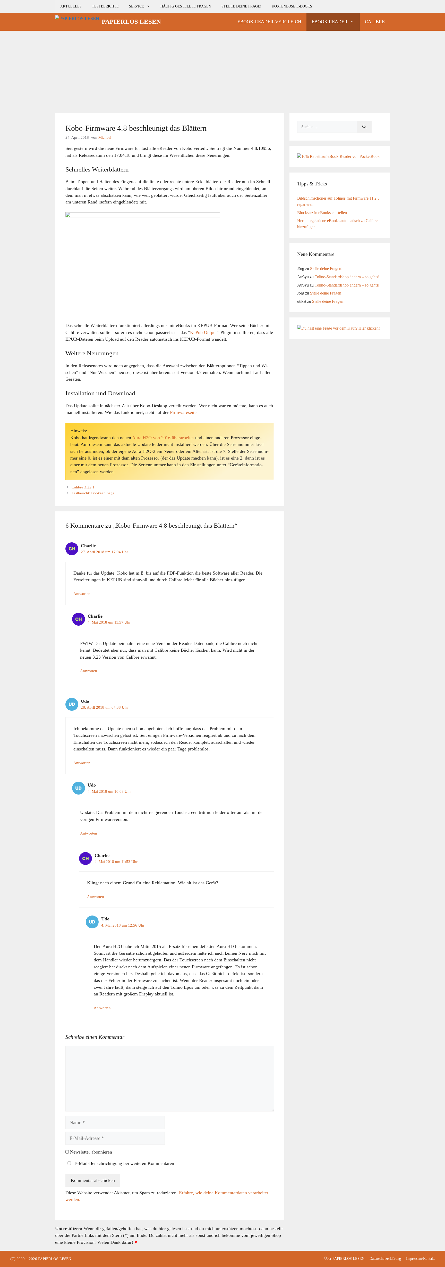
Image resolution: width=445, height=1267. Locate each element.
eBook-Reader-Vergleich (269, 21)
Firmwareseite (183, 412)
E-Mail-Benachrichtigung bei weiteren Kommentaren (123, 1163)
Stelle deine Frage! (241, 6)
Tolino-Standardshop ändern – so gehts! (347, 277)
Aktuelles (71, 6)
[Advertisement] (222, 69)
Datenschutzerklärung (385, 1259)
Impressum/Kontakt (420, 1259)
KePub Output (203, 332)
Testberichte (105, 6)
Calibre (375, 21)
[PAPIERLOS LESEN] (77, 22)
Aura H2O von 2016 (151, 437)
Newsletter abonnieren (90, 1152)
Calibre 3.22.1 (83, 487)
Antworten (81, 594)
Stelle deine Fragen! (326, 268)
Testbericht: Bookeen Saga (93, 493)
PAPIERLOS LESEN (131, 21)
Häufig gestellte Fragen (185, 6)
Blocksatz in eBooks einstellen (322, 212)
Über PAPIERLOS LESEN (344, 1259)
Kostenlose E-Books (292, 6)
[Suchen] (364, 127)
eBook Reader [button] (329, 21)
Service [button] (136, 6)
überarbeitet (183, 437)
